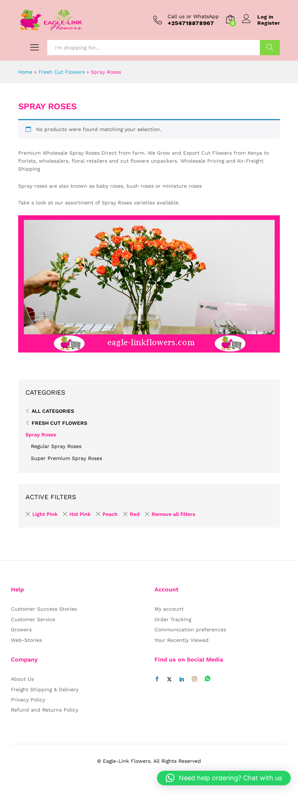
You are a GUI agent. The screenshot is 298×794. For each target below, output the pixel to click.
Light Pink (44, 514)
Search (270, 47)
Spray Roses (40, 434)
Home (25, 72)
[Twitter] (169, 679)
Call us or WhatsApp (193, 16)
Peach (110, 514)
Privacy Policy (28, 700)
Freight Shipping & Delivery (44, 689)
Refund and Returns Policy (44, 710)
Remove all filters (173, 514)
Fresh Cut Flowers (62, 72)
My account (169, 609)
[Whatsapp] (207, 679)
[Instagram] (194, 679)
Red (135, 514)
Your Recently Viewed (181, 640)
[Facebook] (157, 679)
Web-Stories (26, 640)
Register (268, 23)
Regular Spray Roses (56, 446)
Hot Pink (79, 514)
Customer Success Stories (44, 609)
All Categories (53, 411)
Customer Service (33, 619)
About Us (22, 679)
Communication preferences (190, 629)
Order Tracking (172, 619)
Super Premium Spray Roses (66, 458)
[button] (224, 778)
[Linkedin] (182, 679)
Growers (21, 629)
